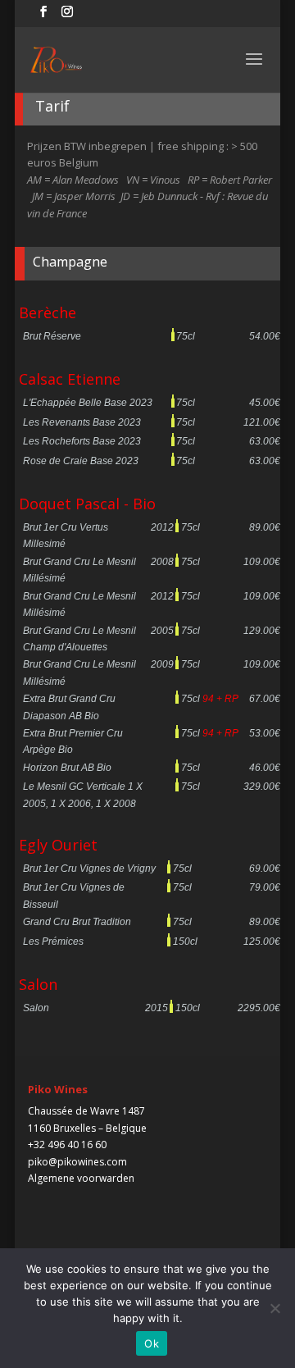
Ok (151, 1343)
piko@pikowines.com (77, 1162)
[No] (274, 1308)
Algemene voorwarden (81, 1178)
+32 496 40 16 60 (67, 1144)
